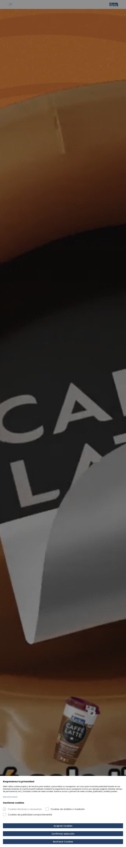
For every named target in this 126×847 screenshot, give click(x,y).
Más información (10, 797)
